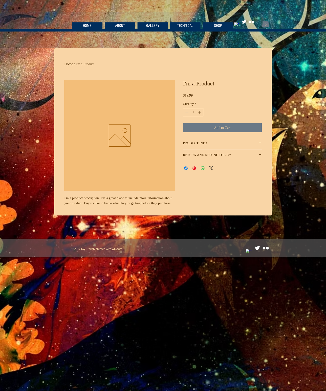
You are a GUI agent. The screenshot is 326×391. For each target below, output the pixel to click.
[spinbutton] (193, 112)
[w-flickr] (251, 21)
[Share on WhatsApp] (202, 168)
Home (68, 64)
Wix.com (116, 249)
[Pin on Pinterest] (194, 168)
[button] (265, 22)
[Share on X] (211, 168)
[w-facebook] (236, 25)
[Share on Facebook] (186, 168)
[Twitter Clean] (244, 21)
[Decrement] (186, 112)
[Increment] (200, 112)
